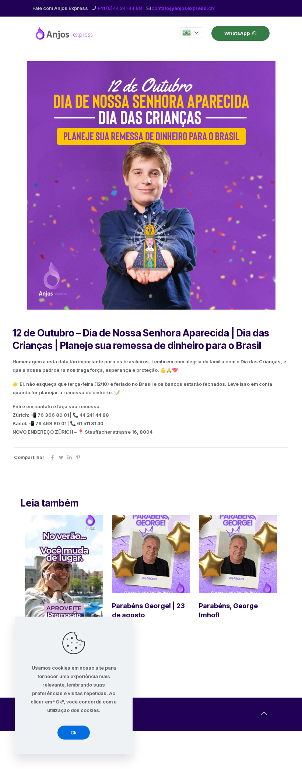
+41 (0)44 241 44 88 (119, 8)
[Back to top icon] (263, 713)
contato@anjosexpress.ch (182, 8)
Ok (74, 733)
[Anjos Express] (64, 33)
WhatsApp (237, 33)
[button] (191, 32)
